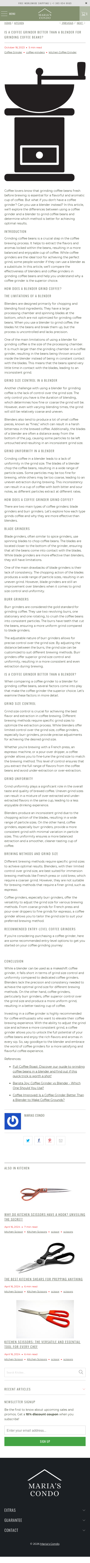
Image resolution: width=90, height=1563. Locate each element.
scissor (55, 1231)
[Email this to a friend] (60, 1140)
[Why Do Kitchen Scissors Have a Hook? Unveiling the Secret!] (45, 1192)
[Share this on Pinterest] (49, 1140)
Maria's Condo (49, 1543)
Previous (67, 23)
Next (80, 23)
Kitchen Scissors (37, 1231)
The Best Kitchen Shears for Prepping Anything (43, 1279)
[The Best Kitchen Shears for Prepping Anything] (45, 1258)
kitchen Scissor (13, 1231)
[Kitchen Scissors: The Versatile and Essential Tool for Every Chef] (45, 1319)
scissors (68, 1231)
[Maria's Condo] (45, 13)
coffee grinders (35, 52)
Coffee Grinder (13, 52)
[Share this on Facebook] (38, 1140)
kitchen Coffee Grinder (63, 52)
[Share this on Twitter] (27, 1140)
